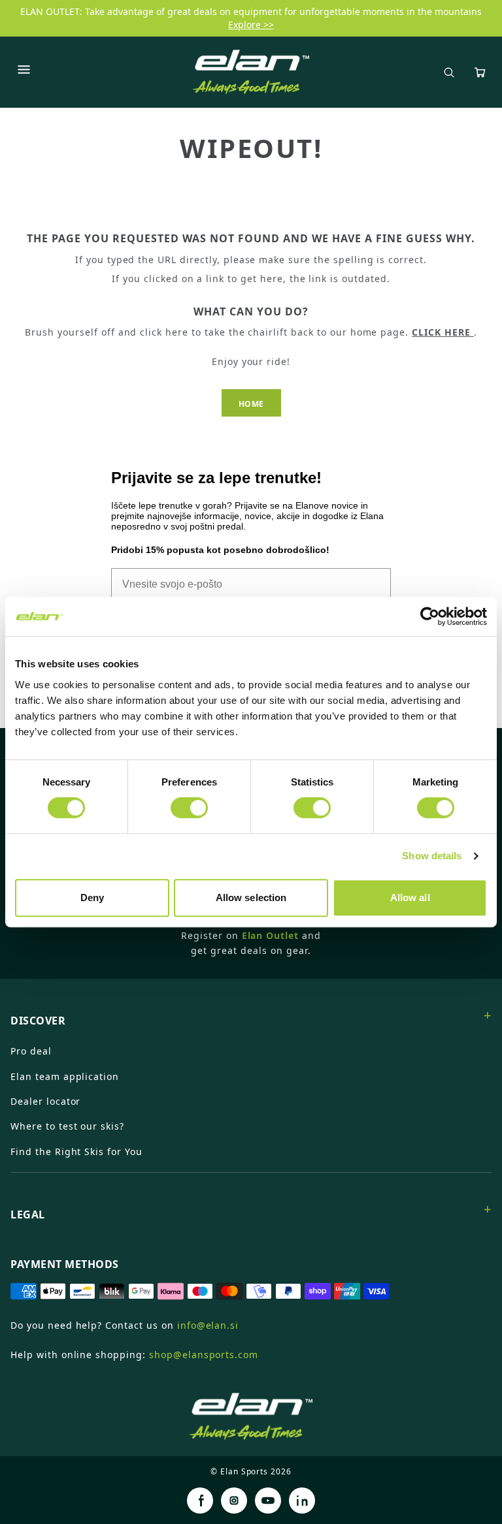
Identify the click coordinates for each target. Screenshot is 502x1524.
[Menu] (23, 71)
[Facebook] (200, 1500)
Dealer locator (45, 1101)
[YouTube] (268, 1500)
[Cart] (480, 72)
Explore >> (251, 24)
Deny (92, 897)
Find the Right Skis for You (76, 1151)
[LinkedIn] (302, 1500)
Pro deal (31, 1051)
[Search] (449, 72)
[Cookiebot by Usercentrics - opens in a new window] (430, 616)
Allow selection (251, 897)
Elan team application (64, 1076)
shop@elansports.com (203, 1354)
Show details (431, 855)
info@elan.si (208, 1325)
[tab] (251, 1015)
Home (251, 403)
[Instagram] (234, 1500)
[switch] (189, 807)
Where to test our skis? (67, 1126)
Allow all (410, 897)
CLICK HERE (443, 332)
